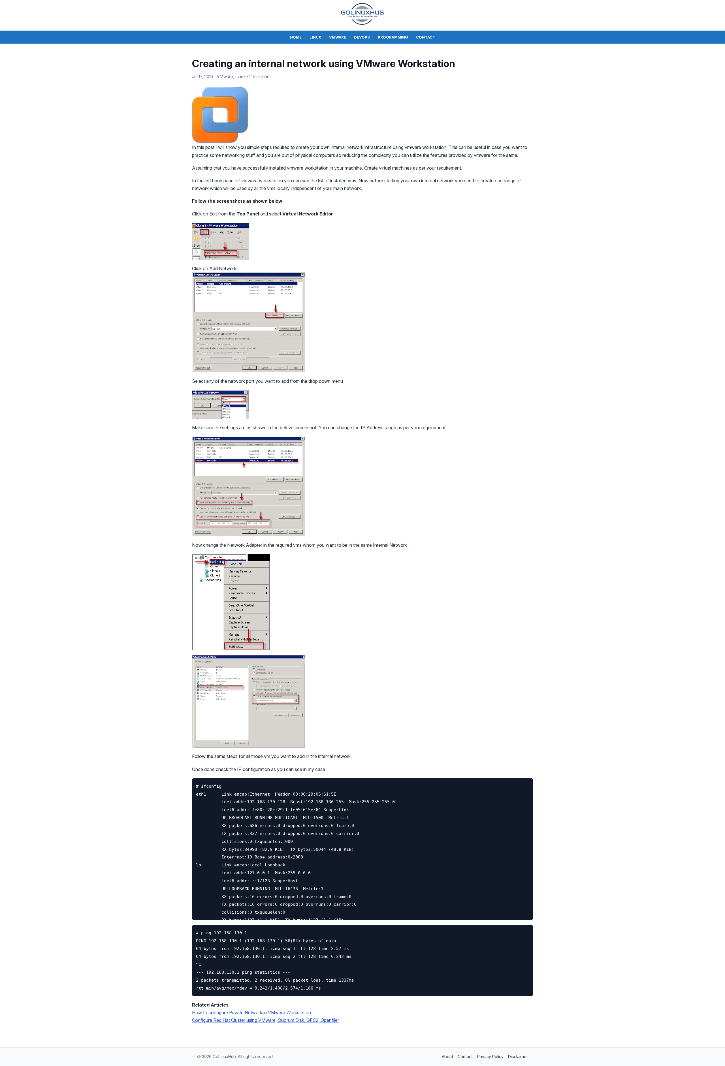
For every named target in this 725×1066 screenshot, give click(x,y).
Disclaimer (518, 1056)
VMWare (337, 37)
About (447, 1056)
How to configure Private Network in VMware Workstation (251, 1012)
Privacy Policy (490, 1056)
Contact (425, 37)
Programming (393, 37)
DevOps (362, 37)
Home (296, 37)
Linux (315, 37)
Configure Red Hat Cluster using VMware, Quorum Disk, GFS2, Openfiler (265, 1020)
